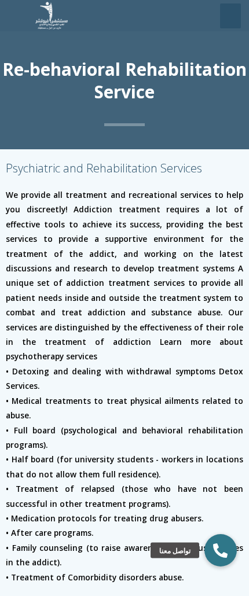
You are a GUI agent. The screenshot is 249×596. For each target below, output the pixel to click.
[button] (220, 550)
